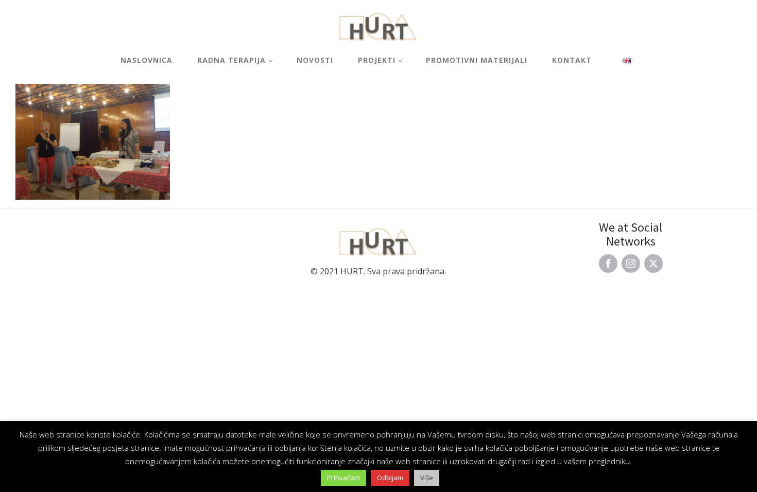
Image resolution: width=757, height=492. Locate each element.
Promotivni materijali (476, 60)
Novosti (315, 60)
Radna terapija (231, 60)
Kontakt (572, 60)
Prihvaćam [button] (343, 477)
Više (426, 477)
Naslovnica (147, 60)
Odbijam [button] (390, 477)
